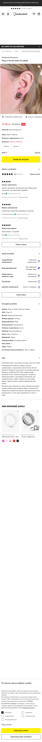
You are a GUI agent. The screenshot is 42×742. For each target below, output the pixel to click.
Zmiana (37, 152)
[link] (6, 146)
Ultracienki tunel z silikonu (11, 437)
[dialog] (21, 710)
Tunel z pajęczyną (28, 437)
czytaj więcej (21, 295)
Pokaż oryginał (23, 197)
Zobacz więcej (21, 244)
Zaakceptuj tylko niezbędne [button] (21, 737)
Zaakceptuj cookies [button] (21, 730)
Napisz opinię (35, 174)
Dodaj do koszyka (21, 159)
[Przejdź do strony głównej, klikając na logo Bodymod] (21, 14)
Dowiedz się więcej (29, 708)
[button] (21, 89)
